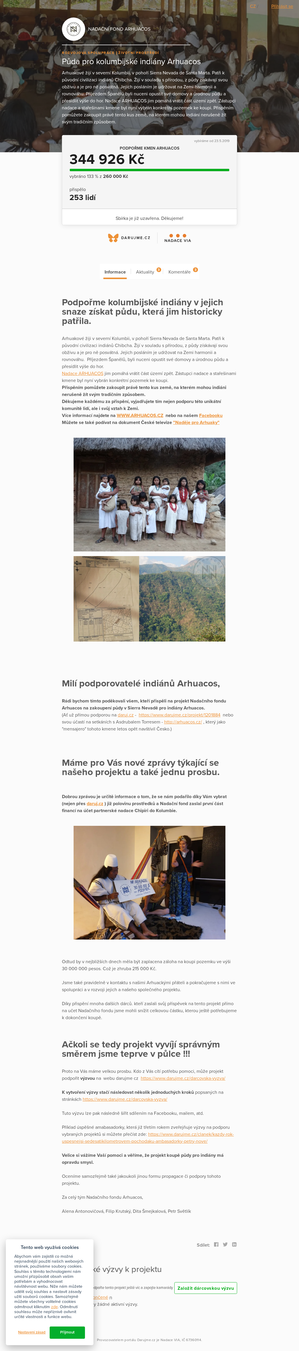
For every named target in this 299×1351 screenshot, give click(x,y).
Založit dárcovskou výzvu (206, 1288)
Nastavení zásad (32, 1332)
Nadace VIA (170, 1340)
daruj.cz (126, 715)
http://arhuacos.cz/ (183, 722)
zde (54, 1306)
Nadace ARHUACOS (82, 373)
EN (262, 6)
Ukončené (97, 1297)
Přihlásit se (282, 6)
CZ (253, 6)
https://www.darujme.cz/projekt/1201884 (179, 715)
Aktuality (148, 271)
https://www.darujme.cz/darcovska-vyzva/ (183, 1078)
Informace (115, 272)
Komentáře (182, 271)
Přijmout (67, 1332)
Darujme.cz (146, 1340)
